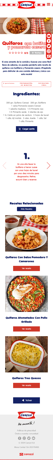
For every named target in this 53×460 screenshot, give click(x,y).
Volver (28, 400)
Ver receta (26, 268)
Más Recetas (26, 209)
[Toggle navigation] (48, 4)
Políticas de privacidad (26, 430)
